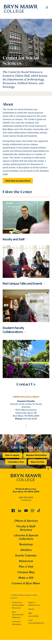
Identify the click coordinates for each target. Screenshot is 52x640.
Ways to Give (37, 462)
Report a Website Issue (34, 604)
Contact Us (26, 500)
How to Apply (12, 455)
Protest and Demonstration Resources (18, 605)
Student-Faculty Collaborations (13, 330)
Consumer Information (16, 623)
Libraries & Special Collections (26, 537)
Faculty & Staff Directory (26, 528)
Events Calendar (26, 555)
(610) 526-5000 (26, 497)
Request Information (36, 455)
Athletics (26, 550)
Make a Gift (26, 578)
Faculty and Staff (14, 239)
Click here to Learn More (17, 180)
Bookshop (26, 544)
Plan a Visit (26, 566)
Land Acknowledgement (36, 621)
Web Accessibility (33, 614)
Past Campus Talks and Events (22, 283)
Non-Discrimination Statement (18, 615)
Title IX (31, 609)
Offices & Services (26, 521)
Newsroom (26, 561)
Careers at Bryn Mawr (26, 583)
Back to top (48, 468)
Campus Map (26, 572)
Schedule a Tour (16, 462)
